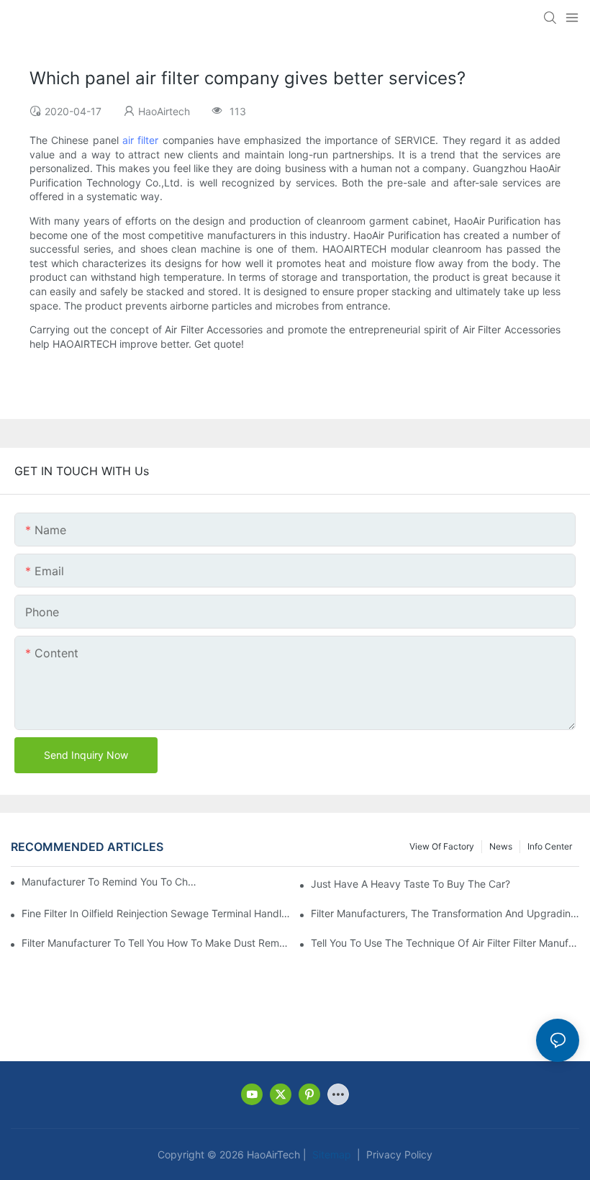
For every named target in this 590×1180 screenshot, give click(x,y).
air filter (140, 140)
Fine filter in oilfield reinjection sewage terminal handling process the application (156, 913)
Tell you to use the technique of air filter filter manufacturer (445, 943)
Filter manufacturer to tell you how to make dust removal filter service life (156, 943)
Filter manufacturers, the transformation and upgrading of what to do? (445, 913)
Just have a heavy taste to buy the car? (410, 884)
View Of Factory (441, 846)
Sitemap (330, 1154)
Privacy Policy (397, 1154)
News (500, 846)
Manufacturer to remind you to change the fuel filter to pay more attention (110, 881)
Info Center (549, 846)
